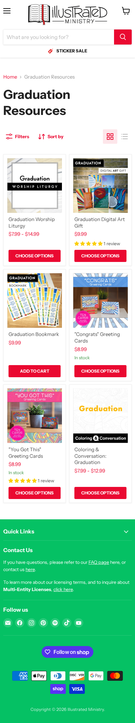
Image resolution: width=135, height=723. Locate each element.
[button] (89, 244)
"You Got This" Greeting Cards (26, 452)
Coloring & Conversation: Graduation (90, 455)
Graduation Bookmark (34, 334)
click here (63, 589)
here (30, 569)
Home (10, 77)
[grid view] (110, 136)
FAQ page (98, 562)
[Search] (123, 37)
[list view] (124, 136)
